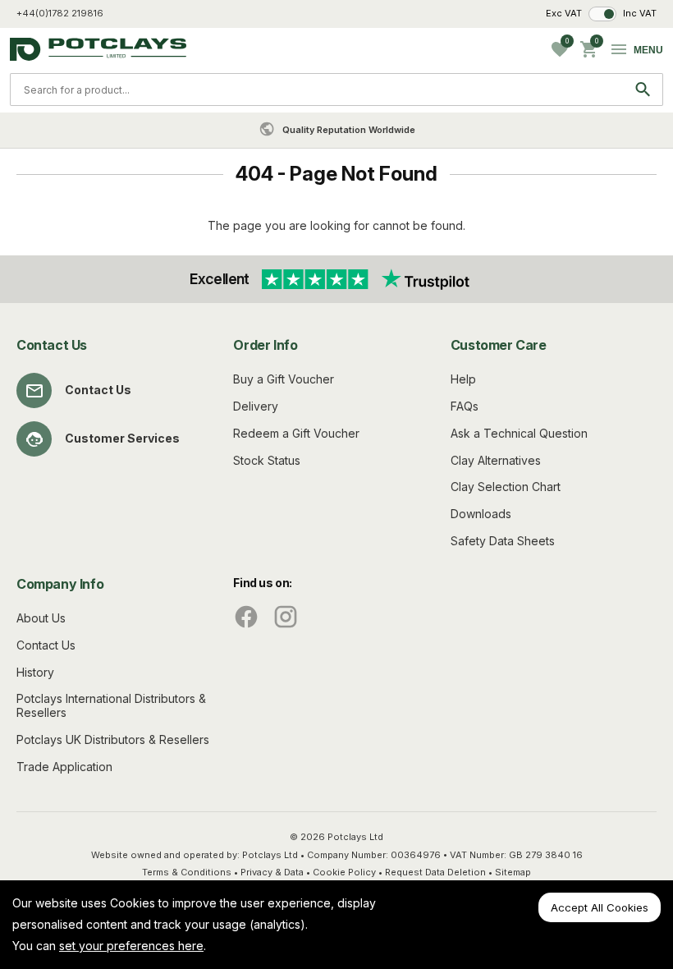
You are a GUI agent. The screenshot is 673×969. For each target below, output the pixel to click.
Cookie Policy (344, 872)
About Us (41, 618)
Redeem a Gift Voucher (296, 433)
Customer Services (122, 438)
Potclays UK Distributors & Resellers (112, 739)
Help (463, 379)
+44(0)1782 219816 (59, 13)
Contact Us (98, 390)
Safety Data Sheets (503, 541)
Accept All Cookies (599, 907)
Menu (648, 50)
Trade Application (64, 767)
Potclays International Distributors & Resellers (111, 705)
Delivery (255, 406)
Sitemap (513, 872)
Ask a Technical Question (519, 433)
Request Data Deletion (435, 872)
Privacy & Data (272, 872)
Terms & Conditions (186, 872)
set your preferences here (131, 946)
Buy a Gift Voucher (283, 379)
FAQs (464, 406)
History (35, 672)
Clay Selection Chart (506, 487)
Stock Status (266, 460)
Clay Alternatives (496, 460)
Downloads (481, 514)
